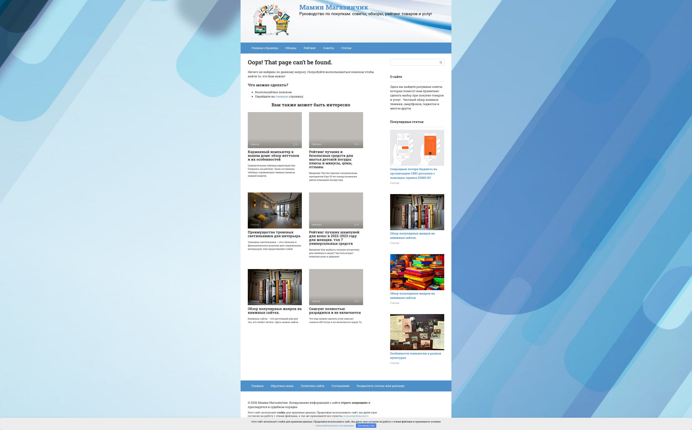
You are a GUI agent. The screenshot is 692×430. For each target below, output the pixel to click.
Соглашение (340, 386)
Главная (257, 386)
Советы (328, 48)
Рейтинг (310, 48)
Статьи (346, 48)
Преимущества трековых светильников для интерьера (274, 234)
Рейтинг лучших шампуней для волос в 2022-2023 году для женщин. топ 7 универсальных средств (334, 238)
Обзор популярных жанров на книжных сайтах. (275, 310)
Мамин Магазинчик (333, 7)
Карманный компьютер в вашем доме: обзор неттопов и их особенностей (273, 155)
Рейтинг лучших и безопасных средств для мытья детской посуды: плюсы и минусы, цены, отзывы (331, 159)
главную (282, 96)
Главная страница (264, 48)
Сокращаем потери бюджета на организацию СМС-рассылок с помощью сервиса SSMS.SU (413, 173)
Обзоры (290, 48)
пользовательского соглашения (335, 425)
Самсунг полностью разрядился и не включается (335, 310)
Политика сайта (312, 386)
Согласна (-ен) (366, 425)
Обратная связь (282, 386)
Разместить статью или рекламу (380, 386)
